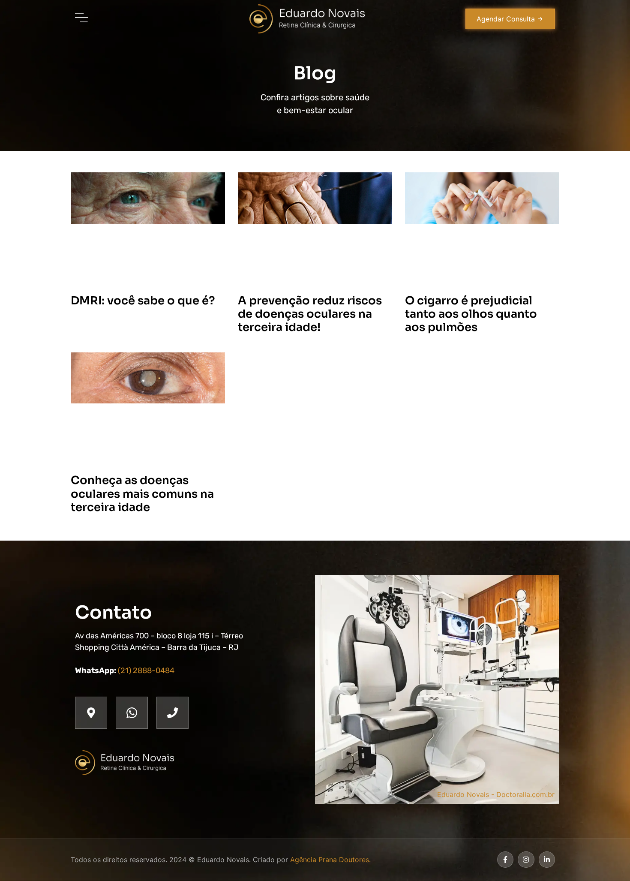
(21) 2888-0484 (146, 670)
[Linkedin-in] (547, 859)
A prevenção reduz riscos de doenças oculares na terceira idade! (310, 314)
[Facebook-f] (505, 859)
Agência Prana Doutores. (330, 859)
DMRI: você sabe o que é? (143, 301)
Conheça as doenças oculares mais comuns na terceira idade (142, 493)
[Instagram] (526, 859)
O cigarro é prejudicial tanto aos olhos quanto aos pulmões (471, 314)
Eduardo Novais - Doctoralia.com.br (496, 794)
